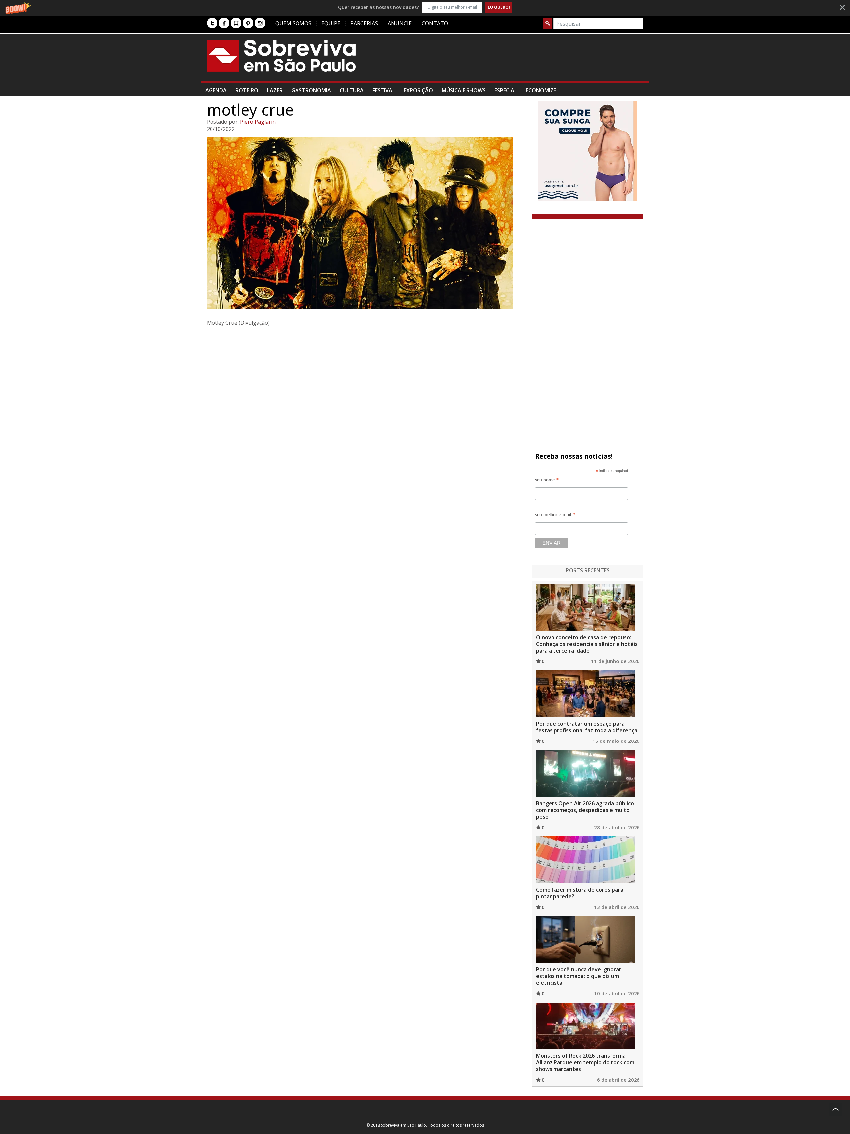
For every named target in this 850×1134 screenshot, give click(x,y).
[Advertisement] (522, 61)
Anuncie (400, 23)
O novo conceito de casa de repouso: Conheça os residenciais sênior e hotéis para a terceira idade (587, 644)
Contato (435, 23)
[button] (425, 7)
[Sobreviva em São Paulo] (281, 55)
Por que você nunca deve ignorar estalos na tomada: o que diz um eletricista (578, 976)
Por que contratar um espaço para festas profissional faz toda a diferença (586, 727)
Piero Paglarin (258, 121)
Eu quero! (499, 7)
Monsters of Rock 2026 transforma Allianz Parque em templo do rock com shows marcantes (585, 1062)
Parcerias (364, 23)
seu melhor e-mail (555, 515)
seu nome (547, 481)
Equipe (330, 23)
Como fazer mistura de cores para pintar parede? (579, 893)
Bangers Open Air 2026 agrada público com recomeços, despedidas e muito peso (585, 810)
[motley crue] (367, 223)
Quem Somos (293, 23)
